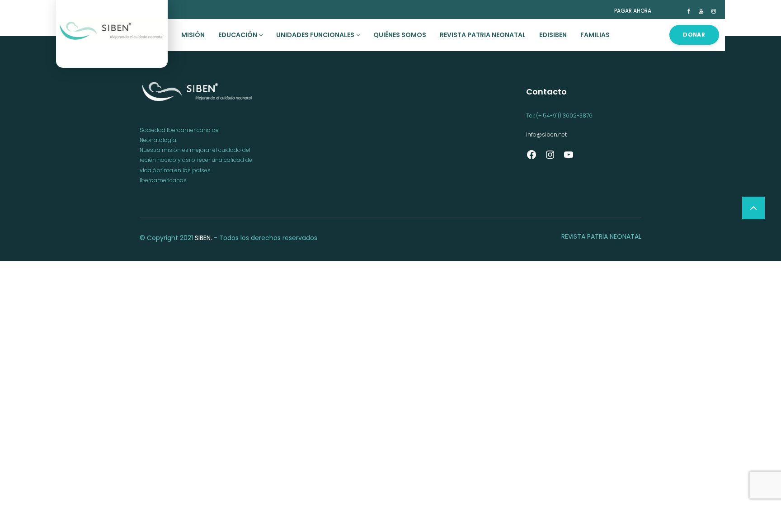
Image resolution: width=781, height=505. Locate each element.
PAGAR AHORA (632, 10)
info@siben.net (546, 134)
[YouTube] (568, 157)
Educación (237, 34)
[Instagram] (550, 157)
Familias (595, 34)
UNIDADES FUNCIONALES (315, 34)
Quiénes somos (399, 34)
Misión (193, 34)
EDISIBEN (553, 34)
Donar (694, 34)
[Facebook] (531, 157)
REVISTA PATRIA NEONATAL (483, 34)
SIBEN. (203, 237)
